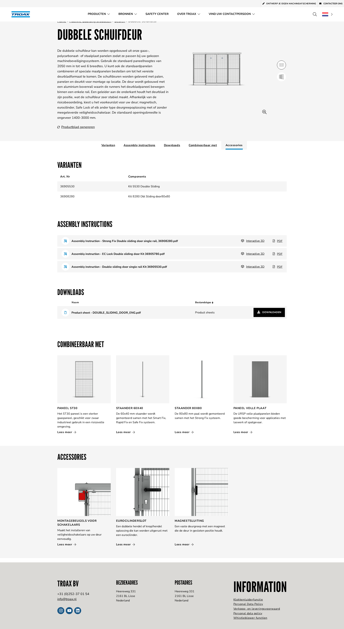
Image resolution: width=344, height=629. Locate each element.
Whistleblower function (250, 618)
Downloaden (271, 312)
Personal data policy (247, 613)
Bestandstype (203, 302)
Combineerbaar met (203, 145)
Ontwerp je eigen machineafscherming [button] (291, 3)
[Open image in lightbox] (264, 112)
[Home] (21, 14)
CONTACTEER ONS (333, 3)
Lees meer (65, 432)
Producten (97, 14)
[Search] (314, 14)
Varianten (108, 145)
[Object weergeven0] (281, 65)
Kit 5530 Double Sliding (144, 186)
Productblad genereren (78, 127)
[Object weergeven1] (281, 77)
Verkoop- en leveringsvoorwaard (256, 609)
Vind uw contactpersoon (230, 14)
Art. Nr (65, 177)
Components (137, 177)
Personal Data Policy (248, 604)
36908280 (67, 196)
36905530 (67, 186)
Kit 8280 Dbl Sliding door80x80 (149, 196)
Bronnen (125, 14)
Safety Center (157, 14)
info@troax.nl (67, 599)
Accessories (234, 145)
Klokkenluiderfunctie (248, 600)
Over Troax (186, 14)
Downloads (172, 145)
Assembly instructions (139, 145)
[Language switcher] (327, 14)
